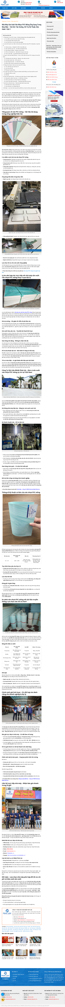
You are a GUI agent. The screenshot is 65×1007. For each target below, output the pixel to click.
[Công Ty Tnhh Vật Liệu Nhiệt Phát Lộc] (8, 3)
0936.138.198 (10, 849)
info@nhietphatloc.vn (11, 851)
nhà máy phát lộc (9, 926)
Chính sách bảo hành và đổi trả (35, 978)
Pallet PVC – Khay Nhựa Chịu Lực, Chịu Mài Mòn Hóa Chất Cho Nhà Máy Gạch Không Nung (54, 47)
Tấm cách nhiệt (50, 41)
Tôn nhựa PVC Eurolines (52, 35)
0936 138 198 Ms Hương (52, 77)
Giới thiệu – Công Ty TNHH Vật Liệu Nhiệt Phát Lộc (28, 489)
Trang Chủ (5, 8)
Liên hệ (50, 8)
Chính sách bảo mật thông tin (35, 980)
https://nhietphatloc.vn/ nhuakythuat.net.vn (26, 919)
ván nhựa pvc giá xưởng (7, 929)
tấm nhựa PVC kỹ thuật (13, 928)
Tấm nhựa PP (50, 29)
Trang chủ (4, 21)
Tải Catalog (34, 8)
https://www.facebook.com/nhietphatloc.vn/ (16, 855)
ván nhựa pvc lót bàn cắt (18, 929)
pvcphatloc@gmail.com (52, 74)
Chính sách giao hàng (33, 974)
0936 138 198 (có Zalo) (52, 72)
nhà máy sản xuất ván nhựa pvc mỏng (22, 926)
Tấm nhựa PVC (14, 21)
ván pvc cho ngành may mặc (16, 931)
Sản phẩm (23, 8)
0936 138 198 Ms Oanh (52, 79)
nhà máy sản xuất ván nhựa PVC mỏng (23, 312)
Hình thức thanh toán (33, 976)
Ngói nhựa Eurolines (51, 38)
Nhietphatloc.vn (10, 853)
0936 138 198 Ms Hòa (51, 87)
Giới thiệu (14, 8)
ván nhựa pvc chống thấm (35, 928)
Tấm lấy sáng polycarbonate (53, 32)
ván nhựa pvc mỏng (28, 929)
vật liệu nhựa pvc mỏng (27, 931)
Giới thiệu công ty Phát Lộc (18, 974)
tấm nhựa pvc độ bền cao (24, 928)
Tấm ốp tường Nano (51, 51)
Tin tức (43, 8)
